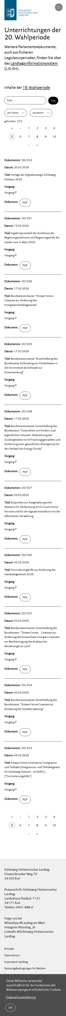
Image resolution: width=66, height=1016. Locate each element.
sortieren (38, 112)
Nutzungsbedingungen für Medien (25, 968)
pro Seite (12, 112)
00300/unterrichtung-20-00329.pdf (34, 395)
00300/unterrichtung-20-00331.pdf (34, 265)
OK (10, 1007)
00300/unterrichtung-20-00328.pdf (34, 472)
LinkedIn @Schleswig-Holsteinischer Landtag (29, 934)
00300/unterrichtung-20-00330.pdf (34, 328)
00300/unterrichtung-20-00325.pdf (34, 669)
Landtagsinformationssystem (34, 63)
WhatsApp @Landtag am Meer (24, 923)
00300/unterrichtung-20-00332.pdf (34, 203)
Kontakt (9, 948)
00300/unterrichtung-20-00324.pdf (34, 732)
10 (54, 136)
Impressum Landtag (16, 961)
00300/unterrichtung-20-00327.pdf (34, 539)
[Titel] (26, 100)
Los (53, 100)
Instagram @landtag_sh (20, 927)
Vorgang (9, 192)
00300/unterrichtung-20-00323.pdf (34, 799)
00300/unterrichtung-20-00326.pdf (34, 597)
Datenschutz (12, 955)
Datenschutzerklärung (21, 997)
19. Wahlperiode (36, 87)
